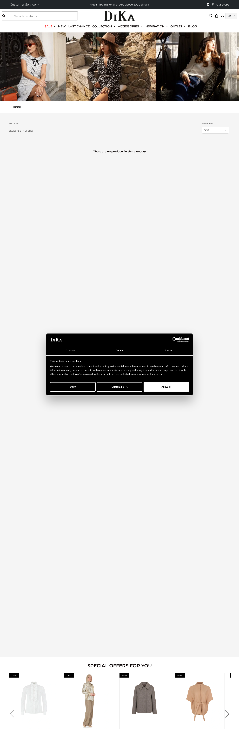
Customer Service (23, 4)
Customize (118, 386)
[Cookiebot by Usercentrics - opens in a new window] (175, 339)
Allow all (166, 386)
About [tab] (168, 350)
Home (16, 107)
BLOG (192, 26)
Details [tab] (120, 350)
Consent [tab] (71, 350)
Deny (73, 386)
